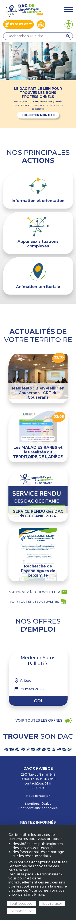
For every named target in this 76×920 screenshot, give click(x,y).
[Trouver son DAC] (38, 749)
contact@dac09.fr (38, 783)
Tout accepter (22, 904)
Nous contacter (38, 796)
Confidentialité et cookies (38, 808)
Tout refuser (51, 904)
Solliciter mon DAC (38, 115)
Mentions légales (38, 804)
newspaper (38, 601)
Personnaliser (22, 911)
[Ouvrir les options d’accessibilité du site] (68, 24)
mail (38, 592)
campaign (44, 720)
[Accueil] (24, 10)
